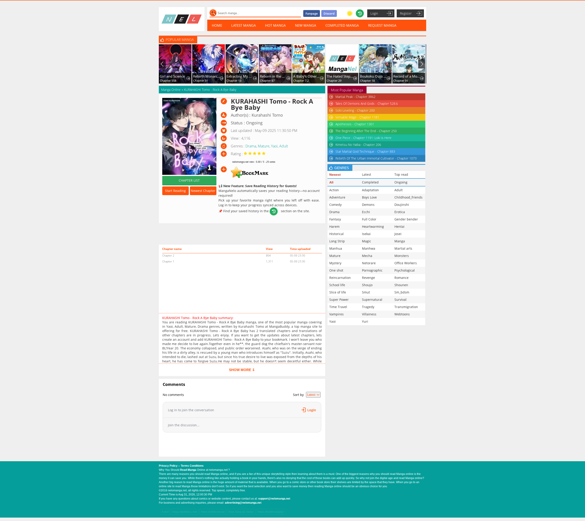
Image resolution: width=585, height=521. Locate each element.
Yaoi (274, 146)
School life (337, 285)
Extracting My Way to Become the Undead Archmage (207, 76)
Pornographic (372, 270)
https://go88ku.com (184, 511)
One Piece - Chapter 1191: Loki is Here (363, 138)
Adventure (337, 197)
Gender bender (406, 219)
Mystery (335, 263)
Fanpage (312, 13)
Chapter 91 (367, 81)
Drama (250, 146)
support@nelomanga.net (274, 498)
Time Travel (338, 307)
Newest (335, 174)
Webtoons (402, 314)
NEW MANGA (305, 25)
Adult (283, 146)
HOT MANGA (275, 25)
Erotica (399, 212)
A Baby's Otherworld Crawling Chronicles (273, 76)
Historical (336, 234)
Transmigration (406, 307)
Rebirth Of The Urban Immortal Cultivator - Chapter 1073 (376, 158)
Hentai (399, 226)
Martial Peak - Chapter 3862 (355, 96)
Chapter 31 (167, 81)
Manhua (335, 248)
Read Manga (188, 469)
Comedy (335, 204)
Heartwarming (373, 226)
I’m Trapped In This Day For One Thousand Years (407, 76)
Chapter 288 (401, 81)
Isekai (366, 234)
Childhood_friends (408, 197)
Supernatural (372, 299)
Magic (366, 241)
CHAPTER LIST (189, 180)
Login (374, 13)
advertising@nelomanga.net (243, 502)
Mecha (367, 256)
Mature (263, 146)
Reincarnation (340, 277)
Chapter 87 (233, 81)
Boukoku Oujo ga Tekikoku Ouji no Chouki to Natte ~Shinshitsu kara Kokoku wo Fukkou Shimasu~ (340, 76)
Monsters (401, 256)
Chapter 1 (168, 261)
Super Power (339, 299)
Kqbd (165, 511)
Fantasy (335, 219)
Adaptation (370, 190)
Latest (366, 174)
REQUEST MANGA (382, 25)
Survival (400, 299)
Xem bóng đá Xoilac (241, 511)
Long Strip (337, 241)
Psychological (404, 270)
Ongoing (400, 182)
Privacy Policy (168, 465)
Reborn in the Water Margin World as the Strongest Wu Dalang (240, 76)
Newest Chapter (203, 191)
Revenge (368, 277)
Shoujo (367, 285)
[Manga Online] (182, 19)
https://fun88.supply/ (271, 511)
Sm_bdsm (401, 292)
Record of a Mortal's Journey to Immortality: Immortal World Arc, (374, 76)
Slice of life (337, 292)
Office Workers (405, 263)
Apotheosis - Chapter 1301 (354, 124)
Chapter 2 (168, 255)
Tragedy (368, 307)
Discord (329, 13)
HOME (217, 25)
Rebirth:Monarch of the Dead (173, 76)
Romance (401, 277)
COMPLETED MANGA (342, 25)
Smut (366, 292)
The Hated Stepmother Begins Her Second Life (307, 76)
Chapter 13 (200, 81)
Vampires (336, 314)
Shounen (401, 285)
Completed (370, 182)
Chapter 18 (334, 81)
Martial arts (403, 248)
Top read (401, 174)
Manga (399, 241)
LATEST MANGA (243, 25)
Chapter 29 (300, 81)
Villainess (369, 314)
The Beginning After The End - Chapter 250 (366, 131)
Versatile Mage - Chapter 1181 (357, 117)
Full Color (369, 219)
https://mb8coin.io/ (213, 511)
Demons (368, 204)
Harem (334, 226)
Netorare (369, 263)
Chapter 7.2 (267, 81)
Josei (398, 234)
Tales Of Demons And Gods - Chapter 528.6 (366, 103)
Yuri (365, 321)
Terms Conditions (192, 465)
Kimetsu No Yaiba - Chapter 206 (358, 144)
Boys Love (369, 197)
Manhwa (368, 248)
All (331, 182)
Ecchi (366, 212)
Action (334, 190)
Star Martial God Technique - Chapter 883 (365, 151)
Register (406, 13)
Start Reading (175, 191)
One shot (336, 270)
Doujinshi (401, 204)
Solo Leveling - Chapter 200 (355, 110)
